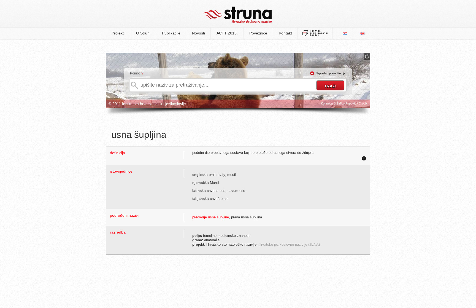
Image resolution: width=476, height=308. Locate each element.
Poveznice (258, 33)
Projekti (118, 33)
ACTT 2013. (227, 33)
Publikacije (171, 33)
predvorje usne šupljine (210, 217)
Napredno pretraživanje (330, 73)
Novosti (198, 33)
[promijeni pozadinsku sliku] (367, 56)
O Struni (143, 33)
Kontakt (285, 33)
